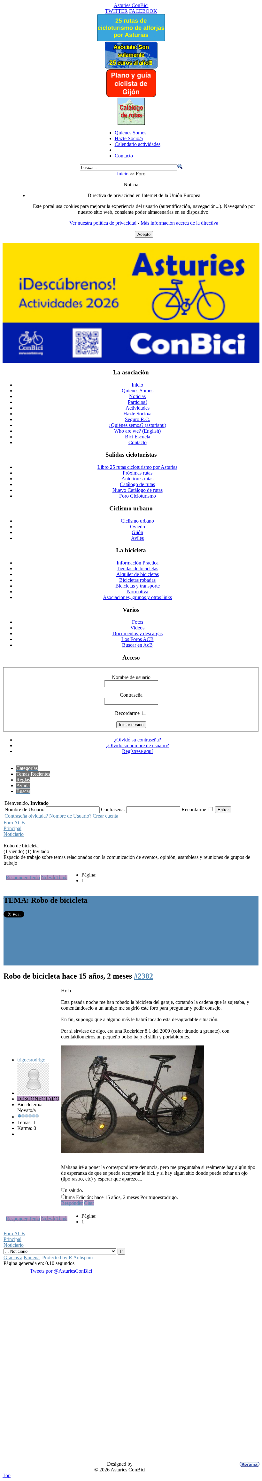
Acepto (143, 234)
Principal (12, 828)
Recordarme (127, 713)
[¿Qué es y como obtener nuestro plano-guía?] (131, 96)
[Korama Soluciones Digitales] (248, 1464)
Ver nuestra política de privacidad (102, 223)
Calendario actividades (137, 144)
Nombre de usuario (131, 677)
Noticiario (14, 834)
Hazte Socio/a (129, 138)
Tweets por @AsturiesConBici (61, 1271)
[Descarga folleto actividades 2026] (131, 361)
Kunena (32, 1257)
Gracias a (13, 1257)
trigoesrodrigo (31, 1059)
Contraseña (131, 695)
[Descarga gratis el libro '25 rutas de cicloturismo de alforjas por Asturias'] (131, 39)
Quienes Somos (130, 132)
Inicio (122, 173)
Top (7, 1475)
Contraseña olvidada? (26, 816)
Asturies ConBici (131, 5)
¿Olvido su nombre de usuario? (137, 745)
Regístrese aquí (137, 751)
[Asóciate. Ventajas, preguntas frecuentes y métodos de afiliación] (130, 66)
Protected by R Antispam (67, 1257)
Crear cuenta (105, 816)
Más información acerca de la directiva (179, 223)
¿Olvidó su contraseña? (137, 739)
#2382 (143, 976)
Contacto (124, 155)
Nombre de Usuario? (70, 816)
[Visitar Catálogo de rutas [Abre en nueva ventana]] (131, 123)
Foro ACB (14, 822)
